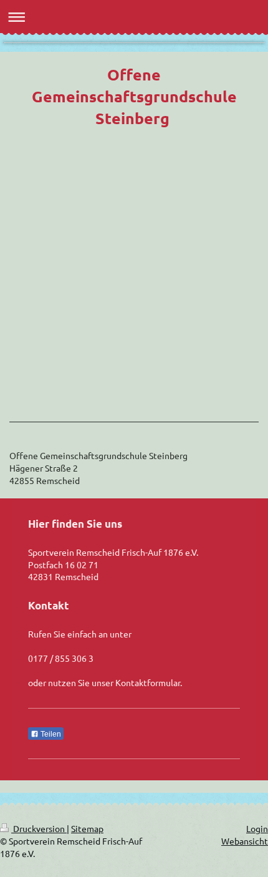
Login (257, 828)
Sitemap (87, 828)
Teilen (50, 734)
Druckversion (39, 828)
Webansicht (244, 840)
